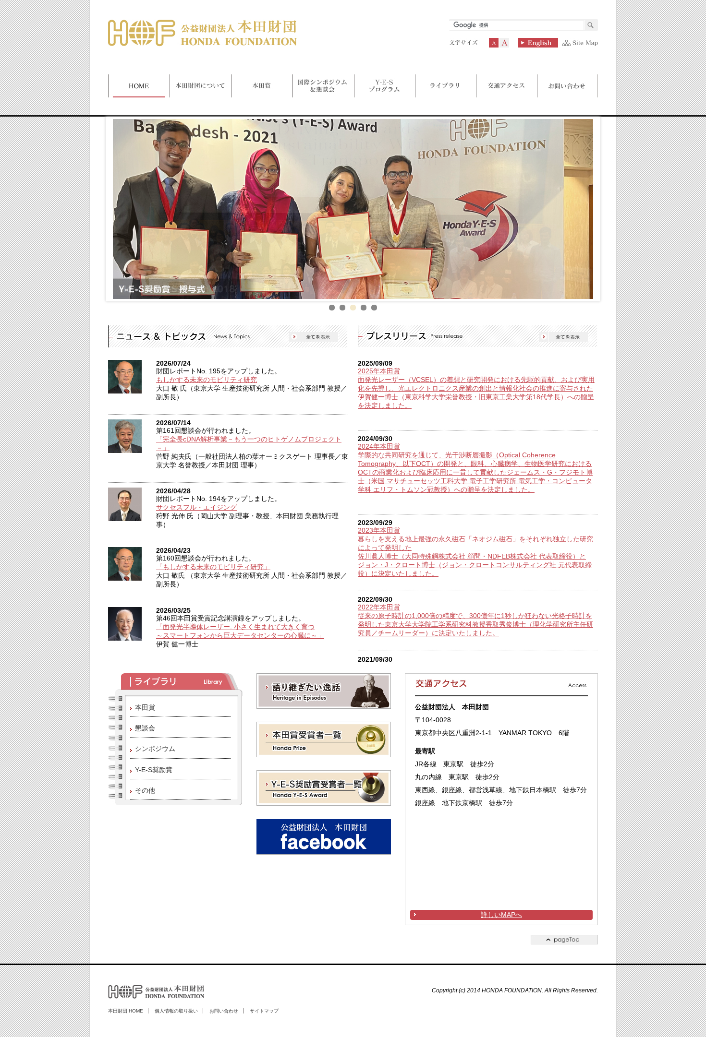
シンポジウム (155, 748)
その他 (145, 790)
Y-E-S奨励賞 (153, 770)
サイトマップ (264, 1010)
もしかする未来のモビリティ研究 (206, 379)
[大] (504, 43)
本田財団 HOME (125, 1010)
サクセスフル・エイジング (196, 507)
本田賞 (145, 707)
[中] (494, 43)
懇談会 (145, 728)
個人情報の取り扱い (176, 1010)
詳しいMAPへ (501, 914)
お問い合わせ (223, 1010)
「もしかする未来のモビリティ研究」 (213, 567)
